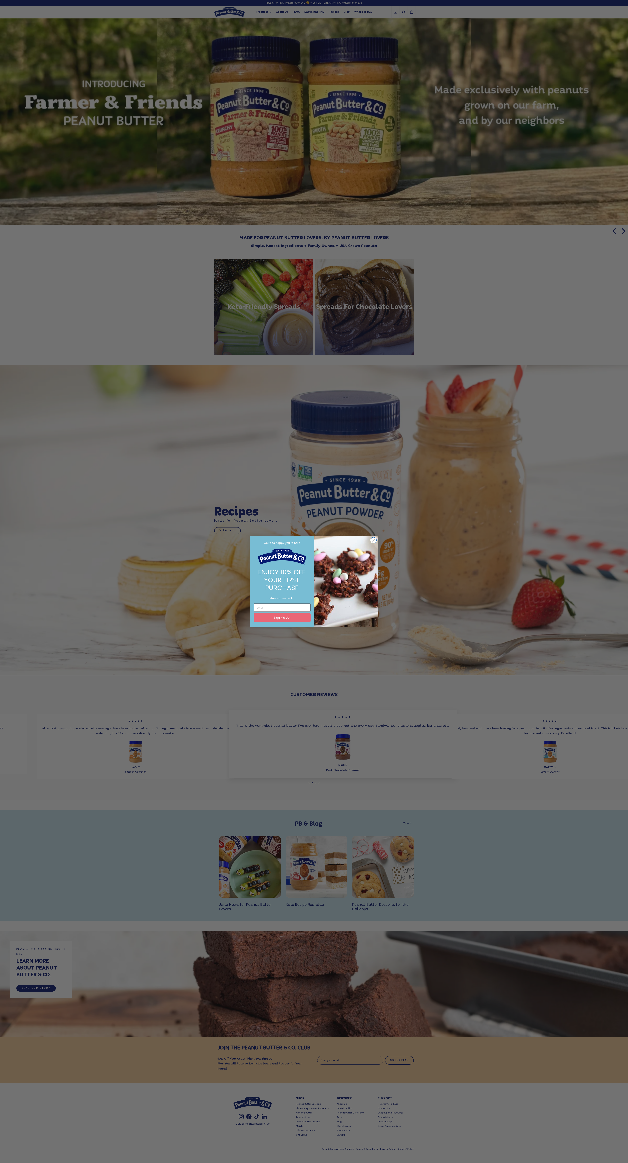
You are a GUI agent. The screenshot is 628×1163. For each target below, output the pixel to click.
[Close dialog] (373, 540)
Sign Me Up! (282, 618)
